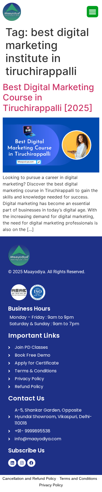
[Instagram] (22, 463)
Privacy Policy (51, 485)
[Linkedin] (12, 463)
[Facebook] (31, 463)
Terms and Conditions (78, 478)
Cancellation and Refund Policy (29, 478)
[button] (92, 11)
